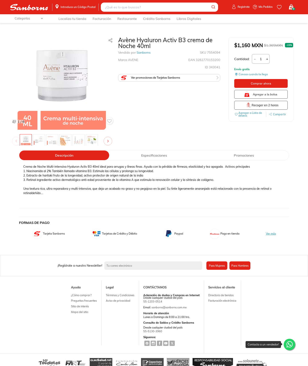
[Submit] (213, 7)
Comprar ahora (261, 83)
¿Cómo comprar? (81, 295)
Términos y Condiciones (120, 295)
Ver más (271, 233)
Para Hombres (240, 265)
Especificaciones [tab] (154, 155)
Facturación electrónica (222, 300)
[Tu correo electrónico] (154, 265)
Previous (17, 139)
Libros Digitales (189, 19)
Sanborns (143, 53)
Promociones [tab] (244, 155)
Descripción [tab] (64, 155)
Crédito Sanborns (156, 19)
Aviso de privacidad (118, 300)
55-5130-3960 (152, 331)
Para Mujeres (217, 265)
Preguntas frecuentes (84, 300)
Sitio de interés (80, 306)
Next (109, 139)
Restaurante (127, 19)
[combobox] (159, 7)
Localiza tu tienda (72, 19)
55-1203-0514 (152, 301)
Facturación (102, 19)
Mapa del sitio (79, 312)
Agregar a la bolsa (265, 94)
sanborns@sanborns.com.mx (169, 307)
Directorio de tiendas (221, 295)
